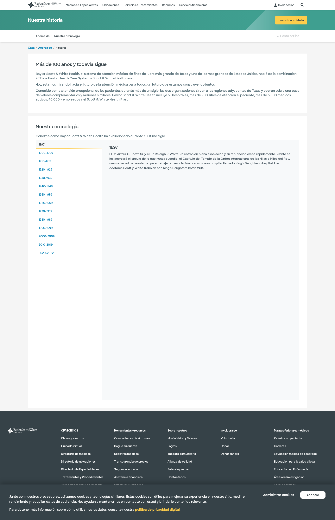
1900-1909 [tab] (46, 153)
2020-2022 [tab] (46, 253)
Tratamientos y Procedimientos (82, 477)
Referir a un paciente (288, 438)
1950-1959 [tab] (45, 194)
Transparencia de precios (131, 461)
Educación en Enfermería (291, 469)
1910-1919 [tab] (45, 161)
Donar (225, 446)
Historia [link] (61, 47)
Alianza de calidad (180, 461)
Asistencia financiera (128, 477)
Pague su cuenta (125, 446)
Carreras (280, 446)
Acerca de (43, 36)
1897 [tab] (42, 144)
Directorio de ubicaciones (78, 461)
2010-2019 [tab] (46, 244)
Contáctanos (177, 477)
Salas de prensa (178, 469)
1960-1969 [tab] (46, 203)
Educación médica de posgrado (295, 454)
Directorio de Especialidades (80, 469)
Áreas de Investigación (289, 477)
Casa (31, 47)
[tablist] (69, 270)
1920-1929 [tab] (45, 169)
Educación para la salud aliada (294, 461)
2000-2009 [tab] (47, 236)
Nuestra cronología (67, 36)
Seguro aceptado (126, 469)
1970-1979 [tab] (45, 211)
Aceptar (313, 495)
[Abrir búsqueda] (302, 5)
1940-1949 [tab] (46, 186)
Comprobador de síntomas (132, 438)
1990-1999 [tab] (46, 228)
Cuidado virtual (71, 446)
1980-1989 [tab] (45, 219)
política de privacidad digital (157, 510)
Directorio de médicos (76, 454)
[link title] (44, 5)
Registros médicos (126, 454)
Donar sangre (230, 454)
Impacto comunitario (182, 454)
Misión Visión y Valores (182, 438)
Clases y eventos (72, 438)
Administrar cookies (278, 495)
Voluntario (228, 438)
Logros (172, 446)
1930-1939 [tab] (45, 178)
